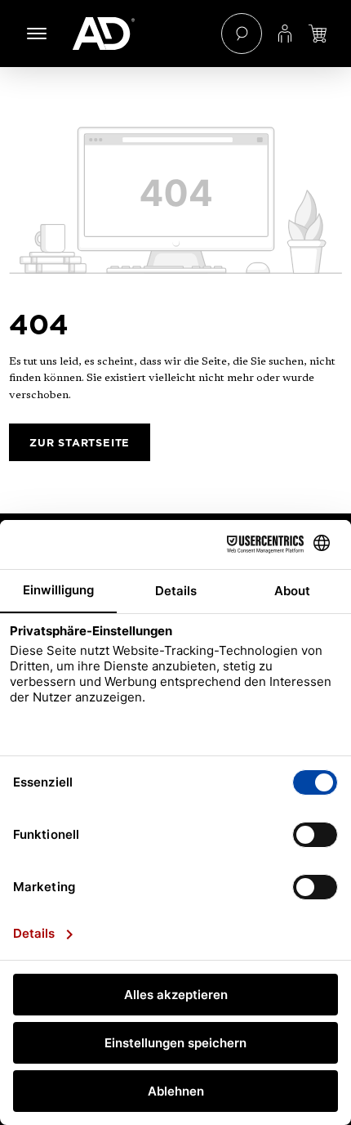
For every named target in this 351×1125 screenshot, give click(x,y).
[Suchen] (241, 33)
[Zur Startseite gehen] (139, 33)
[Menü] (36, 33)
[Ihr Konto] (285, 33)
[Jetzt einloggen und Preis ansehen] (317, 33)
